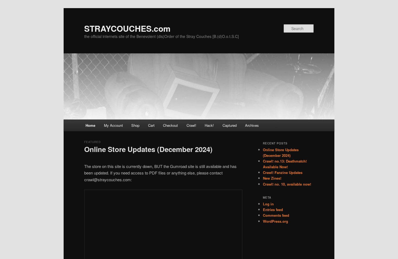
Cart (151, 125)
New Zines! (272, 178)
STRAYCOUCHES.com (127, 28)
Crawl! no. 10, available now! (287, 184)
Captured (230, 125)
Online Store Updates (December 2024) (148, 149)
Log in (268, 203)
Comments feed (276, 215)
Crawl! (191, 125)
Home (90, 125)
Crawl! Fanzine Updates (282, 172)
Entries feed (273, 209)
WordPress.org (275, 221)
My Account (113, 125)
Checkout (170, 125)
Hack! (209, 125)
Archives (252, 125)
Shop (135, 125)
